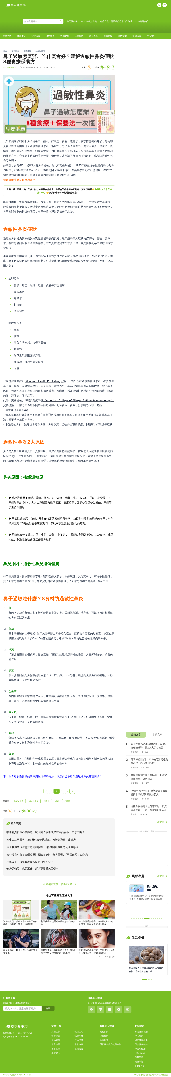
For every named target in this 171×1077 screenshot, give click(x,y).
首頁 (5, 51)
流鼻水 (47, 801)
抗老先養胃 (18, 801)
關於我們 (104, 1031)
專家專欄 (108, 35)
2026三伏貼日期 (89, 21)
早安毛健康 (140, 1048)
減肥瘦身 (50, 35)
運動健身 (64, 35)
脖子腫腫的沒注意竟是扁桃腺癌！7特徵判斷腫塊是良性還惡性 (42, 847)
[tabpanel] (147, 782)
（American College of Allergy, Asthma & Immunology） (78, 400)
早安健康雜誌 (141, 1044)
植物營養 (137, 35)
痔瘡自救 (104, 21)
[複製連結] (113, 67)
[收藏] (89, 67)
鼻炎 (57, 801)
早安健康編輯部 (9, 67)
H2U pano (140, 1053)
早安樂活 (151, 35)
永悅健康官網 (141, 1031)
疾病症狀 (7, 35)
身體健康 (27, 51)
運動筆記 (139, 1057)
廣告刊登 (104, 1040)
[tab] (136, 735)
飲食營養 (36, 35)
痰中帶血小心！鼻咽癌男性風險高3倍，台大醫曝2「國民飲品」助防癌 (47, 854)
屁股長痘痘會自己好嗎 (121, 21)
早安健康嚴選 (141, 1040)
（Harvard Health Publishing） (44, 381)
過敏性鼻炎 (33, 801)
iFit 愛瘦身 (140, 1065)
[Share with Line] (102, 67)
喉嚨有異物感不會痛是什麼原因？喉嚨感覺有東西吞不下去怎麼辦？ (45, 832)
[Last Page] (72, 791)
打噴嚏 (67, 801)
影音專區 (93, 35)
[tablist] (147, 735)
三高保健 (79, 35)
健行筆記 (139, 1061)
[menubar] (79, 36)
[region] (59, 191)
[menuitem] (7, 36)
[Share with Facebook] (108, 67)
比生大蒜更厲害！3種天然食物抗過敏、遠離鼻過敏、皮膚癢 (41, 839)
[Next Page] (67, 791)
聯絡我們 (104, 1035)
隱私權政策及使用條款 (110, 1044)
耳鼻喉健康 (40, 51)
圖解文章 (122, 35)
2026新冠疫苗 (141, 21)
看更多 (161, 822)
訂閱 (48, 1008)
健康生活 (21, 35)
